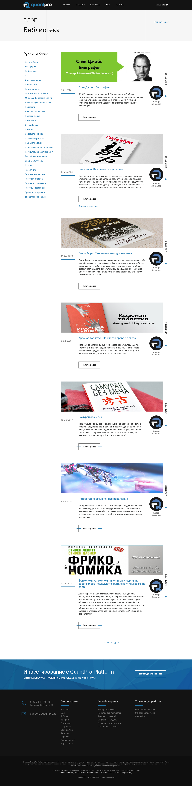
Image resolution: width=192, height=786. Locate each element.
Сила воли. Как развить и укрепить (100, 169)
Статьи (28, 165)
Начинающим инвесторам (38, 102)
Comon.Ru (140, 716)
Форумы (65, 733)
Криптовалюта (32, 89)
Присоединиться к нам (150, 674)
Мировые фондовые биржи (38, 98)
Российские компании (36, 156)
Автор (156, 102)
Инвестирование (33, 80)
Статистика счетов (107, 726)
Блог (108, 4)
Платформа (95, 4)
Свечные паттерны (34, 161)
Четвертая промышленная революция (103, 498)
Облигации (30, 120)
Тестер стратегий (106, 709)
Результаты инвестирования (39, 152)
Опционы (29, 129)
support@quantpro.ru (43, 713)
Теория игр (30, 170)
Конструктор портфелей (109, 713)
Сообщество (67, 730)
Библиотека (31, 71)
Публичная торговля (145, 709)
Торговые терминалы (35, 188)
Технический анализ (35, 174)
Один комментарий (88, 206)
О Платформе (31, 125)
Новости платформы (35, 111)
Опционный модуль (107, 719)
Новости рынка (32, 116)
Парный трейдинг (33, 143)
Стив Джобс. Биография (94, 87)
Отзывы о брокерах (34, 138)
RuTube (64, 716)
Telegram (65, 719)
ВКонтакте (66, 723)
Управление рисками (35, 197)
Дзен (63, 713)
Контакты (120, 4)
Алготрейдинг (32, 62)
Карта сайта (67, 743)
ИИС (27, 75)
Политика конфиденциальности (73, 773)
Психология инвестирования (39, 147)
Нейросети (30, 107)
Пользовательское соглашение (99, 773)
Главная (66, 4)
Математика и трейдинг (37, 93)
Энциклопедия (68, 740)
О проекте (80, 4)
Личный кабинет (161, 5)
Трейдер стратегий (107, 716)
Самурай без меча (90, 417)
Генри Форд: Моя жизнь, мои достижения (105, 253)
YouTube (65, 709)
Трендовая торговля (35, 192)
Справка (65, 736)
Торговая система (34, 179)
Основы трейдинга (34, 134)
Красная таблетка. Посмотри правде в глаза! (107, 338)
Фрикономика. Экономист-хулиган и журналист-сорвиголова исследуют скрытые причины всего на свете (111, 583)
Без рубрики (31, 66)
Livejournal (66, 726)
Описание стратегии (145, 713)
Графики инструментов (109, 723)
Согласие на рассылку (123, 773)
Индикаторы (31, 84)
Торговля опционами (35, 183)
